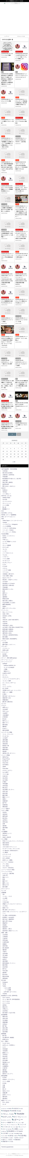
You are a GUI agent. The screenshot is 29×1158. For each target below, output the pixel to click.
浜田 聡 (4, 1005)
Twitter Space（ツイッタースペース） (13, 520)
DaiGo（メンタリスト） (9, 535)
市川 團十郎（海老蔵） (9, 1037)
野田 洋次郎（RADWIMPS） (10, 638)
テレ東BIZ (5, 852)
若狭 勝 (4, 751)
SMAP (4, 766)
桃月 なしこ (6, 720)
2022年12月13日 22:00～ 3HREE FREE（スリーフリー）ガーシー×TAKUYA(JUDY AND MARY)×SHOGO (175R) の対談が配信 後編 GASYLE (7, 279)
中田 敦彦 (5, 1049)
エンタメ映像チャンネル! (9, 541)
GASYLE (16, 1108)
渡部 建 (4, 1069)
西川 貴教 (5, 636)
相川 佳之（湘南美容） (9, 919)
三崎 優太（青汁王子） (9, 574)
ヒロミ (4, 1047)
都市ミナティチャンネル (9, 608)
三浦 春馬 (5, 936)
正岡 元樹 (5, 480)
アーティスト (4, 610)
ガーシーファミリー (6, 661)
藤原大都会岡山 (7, 604)
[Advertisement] (14, 20)
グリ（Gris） (6, 863)
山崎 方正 (5, 1058)
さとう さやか (6, 1003)
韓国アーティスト (6, 1100)
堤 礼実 (4, 654)
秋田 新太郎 (6, 484)
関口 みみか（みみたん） (9, 486)
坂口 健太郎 (6, 947)
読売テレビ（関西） (8, 860)
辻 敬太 (4, 694)
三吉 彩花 (5, 934)
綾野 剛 (4, 972)
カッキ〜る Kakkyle (9, 667)
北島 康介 (5, 814)
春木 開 (4, 594)
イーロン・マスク (7, 896)
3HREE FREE (6, 497)
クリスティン (6, 648)
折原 (4, 591)
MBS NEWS (6, 842)
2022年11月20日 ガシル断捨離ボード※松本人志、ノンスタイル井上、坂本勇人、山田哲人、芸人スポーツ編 (7, 384)
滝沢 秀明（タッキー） (9, 789)
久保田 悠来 (6, 942)
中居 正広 (5, 776)
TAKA (4, 617)
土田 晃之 (5, 1054)
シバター (5, 551)
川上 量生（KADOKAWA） (10, 915)
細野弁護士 (5, 749)
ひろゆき (5, 566)
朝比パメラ (5, 877)
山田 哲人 (5, 820)
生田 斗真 (5, 791)
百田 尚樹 (5, 747)
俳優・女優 (4, 932)
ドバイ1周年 (6, 505)
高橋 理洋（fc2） (7, 697)
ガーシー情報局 (7, 545)
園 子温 (4, 1035)
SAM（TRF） (6, 614)
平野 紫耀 (5, 783)
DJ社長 (4, 537)
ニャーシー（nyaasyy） (7, 862)
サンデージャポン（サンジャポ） (11, 848)
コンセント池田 (7, 680)
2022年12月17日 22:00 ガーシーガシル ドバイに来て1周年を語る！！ (21, 255)
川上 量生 (11, 1133)
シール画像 (8, 989)
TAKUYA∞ (5, 621)
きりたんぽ (5, 547)
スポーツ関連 (4, 810)
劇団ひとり (5, 1052)
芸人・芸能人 (4, 1041)
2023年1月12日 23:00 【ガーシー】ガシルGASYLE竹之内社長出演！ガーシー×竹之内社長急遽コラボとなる (21, 165)
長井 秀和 (5, 1031)
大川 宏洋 (5, 581)
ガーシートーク (7, 503)
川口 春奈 (5, 955)
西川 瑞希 (5, 886)
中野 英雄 (5, 940)
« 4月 (13, 461)
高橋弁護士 (5, 699)
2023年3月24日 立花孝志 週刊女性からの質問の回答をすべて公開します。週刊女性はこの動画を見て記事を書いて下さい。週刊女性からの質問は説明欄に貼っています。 (7, 79)
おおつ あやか (6, 997)
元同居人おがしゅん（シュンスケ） (12, 690)
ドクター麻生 (15, 1126)
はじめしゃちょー (7, 562)
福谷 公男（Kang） (8, 921)
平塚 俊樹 (5, 476)
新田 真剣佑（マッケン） (9, 963)
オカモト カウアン (7, 770)
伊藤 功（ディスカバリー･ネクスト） (12, 904)
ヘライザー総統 (7, 570)
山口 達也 (5, 780)
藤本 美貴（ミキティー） (9, 644)
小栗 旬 (4, 951)
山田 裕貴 (5, 953)
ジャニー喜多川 (5, 808)
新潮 (4, 1087)
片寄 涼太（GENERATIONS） (11, 635)
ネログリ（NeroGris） (8, 867)
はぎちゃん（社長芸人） (9, 1045)
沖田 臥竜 (5, 743)
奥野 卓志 (5, 1016)
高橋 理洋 (5, 1141)
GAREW (5, 663)
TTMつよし (6, 539)
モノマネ (3, 890)
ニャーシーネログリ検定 (7, 869)
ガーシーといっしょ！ (7, 659)
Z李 (3, 894)
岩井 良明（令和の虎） (9, 585)
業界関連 (3, 1033)
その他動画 (4, 831)
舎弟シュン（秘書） (8, 692)
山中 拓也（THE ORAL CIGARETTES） (13, 627)
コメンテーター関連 (6, 732)
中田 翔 (4, 812)
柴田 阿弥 (5, 656)
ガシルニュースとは (21, 36)
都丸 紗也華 (6, 730)
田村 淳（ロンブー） (8, 1073)
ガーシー (18, 1120)
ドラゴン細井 (6, 558)
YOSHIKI (5, 623)
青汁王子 (21, 1137)
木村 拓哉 (5, 785)
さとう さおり (6, 1001)
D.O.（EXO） (6, 1102)
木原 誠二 (5, 1024)
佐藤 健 (4, 944)
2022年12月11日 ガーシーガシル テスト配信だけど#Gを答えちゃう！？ (21, 301)
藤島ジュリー (6, 797)
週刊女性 (5, 1096)
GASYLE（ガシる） (6, 495)
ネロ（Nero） (6, 865)
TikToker (5, 491)
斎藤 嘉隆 (5, 1022)
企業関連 (3, 892)
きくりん (5, 675)
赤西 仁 (4, 799)
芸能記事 (5, 1092)
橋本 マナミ (6, 722)
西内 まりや (6, 884)
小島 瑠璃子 (6, 715)
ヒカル (4, 564)
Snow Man (5, 768)
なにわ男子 (5, 772)
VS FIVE (5, 499)
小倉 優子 (5, 713)
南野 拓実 (5, 816)
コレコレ (5, 549)
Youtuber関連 (4, 533)
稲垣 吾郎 (5, 793)
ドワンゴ (5, 900)
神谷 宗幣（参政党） (8, 482)
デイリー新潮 (6, 1081)
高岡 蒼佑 (5, 978)
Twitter (4, 986)
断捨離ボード (6, 509)
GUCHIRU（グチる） (7, 512)
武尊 (4, 823)
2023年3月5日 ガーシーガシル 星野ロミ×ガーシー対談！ (7, 121)
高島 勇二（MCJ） (7, 928)
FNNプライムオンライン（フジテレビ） (13, 841)
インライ (25, 1116)
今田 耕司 (5, 1050)
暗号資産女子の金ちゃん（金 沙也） (12, 478)
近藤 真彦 (5, 800)
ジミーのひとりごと (8, 553)
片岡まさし (5, 1008)
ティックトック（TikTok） (10, 532)
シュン (5, 1124)
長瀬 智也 (5, 804)
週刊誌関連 (4, 1075)
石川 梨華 (5, 642)
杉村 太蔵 (5, 741)
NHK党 (14, 1110)
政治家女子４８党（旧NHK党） (9, 995)
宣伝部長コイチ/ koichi (9, 583)
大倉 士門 (5, 875)
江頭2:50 (5, 1068)
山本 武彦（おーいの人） (10, 991)
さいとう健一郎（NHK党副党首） (12, 999)
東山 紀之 (5, 787)
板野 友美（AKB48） (8, 631)
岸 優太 (4, 781)
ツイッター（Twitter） (8, 530)
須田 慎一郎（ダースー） (9, 753)
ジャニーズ (22, 1124)
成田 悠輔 (5, 739)
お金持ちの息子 (7, 673)
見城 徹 (4, 925)
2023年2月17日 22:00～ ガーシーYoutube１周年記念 (21, 121)
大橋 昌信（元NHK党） (9, 474)
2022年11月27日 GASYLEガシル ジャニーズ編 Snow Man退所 (7, 362)
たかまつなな (6, 1043)
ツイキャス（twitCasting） (10, 528)
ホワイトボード (5, 888)
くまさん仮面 (7, 988)
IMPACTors (5, 757)
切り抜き (3, 980)
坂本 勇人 (5, 818)
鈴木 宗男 (5, 1029)
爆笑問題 (5, 1071)
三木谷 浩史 (6, 902)
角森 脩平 (5, 926)
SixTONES (5, 764)
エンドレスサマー (7, 501)
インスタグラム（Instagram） (10, 524)
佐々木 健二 (6, 688)
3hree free (4, 1108)
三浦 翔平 (5, 938)
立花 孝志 (5, 1010)
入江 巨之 (5, 905)
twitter (12, 1114)
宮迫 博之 (5, 1056)
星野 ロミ (5, 593)
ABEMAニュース (7, 833)
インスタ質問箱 (7, 526)
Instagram (5, 982)
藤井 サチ (5, 881)
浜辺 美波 (5, 966)
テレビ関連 (4, 839)
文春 (4, 1085)
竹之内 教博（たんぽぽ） (9, 602)
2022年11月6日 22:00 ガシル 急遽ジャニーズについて (21, 425)
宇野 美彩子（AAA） (8, 625)
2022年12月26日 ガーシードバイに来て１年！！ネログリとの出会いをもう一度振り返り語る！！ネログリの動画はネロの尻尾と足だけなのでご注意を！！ (21, 211)
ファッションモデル (6, 871)
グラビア (3, 705)
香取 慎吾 (5, 806)
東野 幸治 (5, 1064)
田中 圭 (4, 968)
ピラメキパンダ (7, 854)
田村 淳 (16, 1135)
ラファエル (5, 572)
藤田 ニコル (6, 883)
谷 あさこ (5, 728)
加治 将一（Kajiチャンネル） (10, 579)
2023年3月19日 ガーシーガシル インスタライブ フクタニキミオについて (21, 75)
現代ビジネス (6, 1091)
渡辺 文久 (5, 1007)
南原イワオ (5, 907)
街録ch (4, 606)
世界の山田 (5, 650)
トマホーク (5, 556)
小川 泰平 (5, 738)
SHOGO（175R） (7, 615)
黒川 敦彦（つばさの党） (9, 1012)
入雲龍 (5, 669)
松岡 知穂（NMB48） (8, 629)
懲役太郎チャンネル (8, 589)
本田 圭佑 (5, 822)
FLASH (4, 1077)
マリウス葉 (5, 774)
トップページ (6, 36)
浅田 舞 (4, 825)
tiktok (19, 1110)
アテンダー (4, 646)
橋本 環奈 (5, 965)
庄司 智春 (5, 1060)
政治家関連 (4, 1014)
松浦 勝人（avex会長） (9, 917)
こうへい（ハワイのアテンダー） (11, 678)
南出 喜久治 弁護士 (8, 472)
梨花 (4, 879)
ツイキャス (6, 1127)
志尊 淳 (4, 959)
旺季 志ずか (6, 1039)
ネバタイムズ (6, 560)
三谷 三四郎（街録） (8, 575)
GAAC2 (3, 488)
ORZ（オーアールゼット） (8, 516)
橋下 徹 (4, 1026)
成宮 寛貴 (5, 961)
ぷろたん (5, 568)
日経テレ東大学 (7, 837)
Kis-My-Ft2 (5, 760)
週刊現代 (5, 1098)
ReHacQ (5, 835)
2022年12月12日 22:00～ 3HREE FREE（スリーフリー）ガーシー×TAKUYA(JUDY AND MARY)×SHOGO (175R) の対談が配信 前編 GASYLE (21, 279)
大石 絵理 (5, 709)
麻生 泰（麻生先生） (8, 701)
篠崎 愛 (4, 726)
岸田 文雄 (5, 1018)
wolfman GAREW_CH (9, 665)
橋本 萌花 (5, 724)
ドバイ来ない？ (7, 493)
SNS (2, 518)
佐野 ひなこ (6, 707)
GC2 (2, 511)
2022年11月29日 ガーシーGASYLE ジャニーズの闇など (21, 338)
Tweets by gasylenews (7, 1146)
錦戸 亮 (4, 802)
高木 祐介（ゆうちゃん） (9, 696)
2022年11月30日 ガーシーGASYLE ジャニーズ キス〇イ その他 (21, 320)
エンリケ (5, 543)
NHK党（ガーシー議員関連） (9, 514)
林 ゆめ (4, 719)
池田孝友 (5, 596)
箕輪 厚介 (5, 923)
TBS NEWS (6, 844)
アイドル (3, 640)
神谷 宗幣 (5, 1028)
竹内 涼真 (5, 970)
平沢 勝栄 (5, 1020)
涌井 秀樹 (5, 827)
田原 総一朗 (6, 745)
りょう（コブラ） (7, 686)
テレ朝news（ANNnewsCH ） (11, 850)
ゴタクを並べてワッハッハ (10, 846)
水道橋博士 (5, 1066)
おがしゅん (7, 1116)
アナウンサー (4, 652)
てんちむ (5, 554)
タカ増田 (5, 898)
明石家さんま (6, 1062)
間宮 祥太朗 (6, 976)
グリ (14, 1122)
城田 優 (4, 949)
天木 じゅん (6, 711)
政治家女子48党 (18, 1133)
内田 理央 (5, 945)
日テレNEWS (6, 858)
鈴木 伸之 (5, 974)
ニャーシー (23, 1126)
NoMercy (5, 490)
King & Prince (6, 759)
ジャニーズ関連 (5, 755)
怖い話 (4, 507)
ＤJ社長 (11, 1141)
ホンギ (4, 1104)
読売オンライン (7, 1094)
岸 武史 (4, 1083)
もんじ (4, 684)
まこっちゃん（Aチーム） (9, 682)
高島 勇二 (11, 1139)
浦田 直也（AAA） (7, 633)
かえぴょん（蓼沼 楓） (9, 873)
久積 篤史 (5, 471)
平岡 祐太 (5, 957)
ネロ (4, 1129)
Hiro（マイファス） (8, 612)
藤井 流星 (5, 795)
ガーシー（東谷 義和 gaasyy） (9, 657)
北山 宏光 (5, 778)
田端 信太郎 (6, 598)
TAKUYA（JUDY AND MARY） (11, 619)
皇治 (4, 829)
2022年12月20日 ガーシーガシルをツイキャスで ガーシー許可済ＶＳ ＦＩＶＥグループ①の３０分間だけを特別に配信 (21, 235)
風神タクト (7, 671)
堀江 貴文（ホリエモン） (9, 909)
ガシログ (3, 703)
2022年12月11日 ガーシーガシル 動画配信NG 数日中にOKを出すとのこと (7, 301)
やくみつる (5, 736)
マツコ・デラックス (8, 734)
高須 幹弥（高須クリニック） (10, 930)
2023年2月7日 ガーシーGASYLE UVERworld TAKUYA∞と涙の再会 (21, 140)
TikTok (4, 984)
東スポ (4, 1089)
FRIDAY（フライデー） (9, 1079)
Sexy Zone (5, 762)
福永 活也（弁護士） (8, 600)
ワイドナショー (7, 856)
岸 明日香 (5, 717)
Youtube (5, 522)
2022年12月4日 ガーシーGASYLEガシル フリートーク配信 (7, 320)
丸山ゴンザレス (7, 577)
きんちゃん (5, 677)
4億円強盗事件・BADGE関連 (9, 469)
